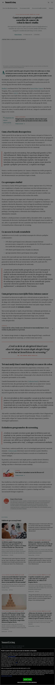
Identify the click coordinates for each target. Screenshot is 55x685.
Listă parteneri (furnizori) (6, 675)
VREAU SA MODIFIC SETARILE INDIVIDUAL (27, 682)
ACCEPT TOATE (27, 679)
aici (16, 662)
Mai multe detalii (11, 656)
